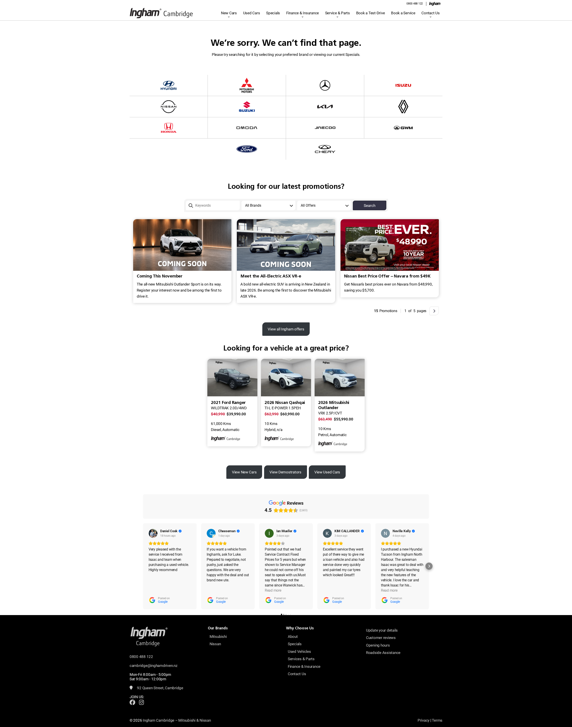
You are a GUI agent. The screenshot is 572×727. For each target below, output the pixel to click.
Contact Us (430, 13)
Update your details (382, 630)
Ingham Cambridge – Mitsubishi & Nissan (177, 720)
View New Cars (244, 472)
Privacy (423, 720)
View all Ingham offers (286, 329)
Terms (437, 720)
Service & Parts (337, 13)
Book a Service (403, 13)
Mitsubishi (218, 636)
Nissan (215, 644)
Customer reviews (381, 637)
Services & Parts (301, 659)
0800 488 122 (414, 3)
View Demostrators (285, 472)
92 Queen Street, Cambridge (159, 688)
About (293, 636)
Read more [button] (273, 590)
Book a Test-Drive (370, 13)
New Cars (229, 13)
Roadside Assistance (383, 652)
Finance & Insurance (302, 13)
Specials (273, 13)
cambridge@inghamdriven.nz (153, 665)
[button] (143, 566)
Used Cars (251, 13)
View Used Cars (327, 472)
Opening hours (378, 645)
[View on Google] (153, 533)
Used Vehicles (299, 651)
